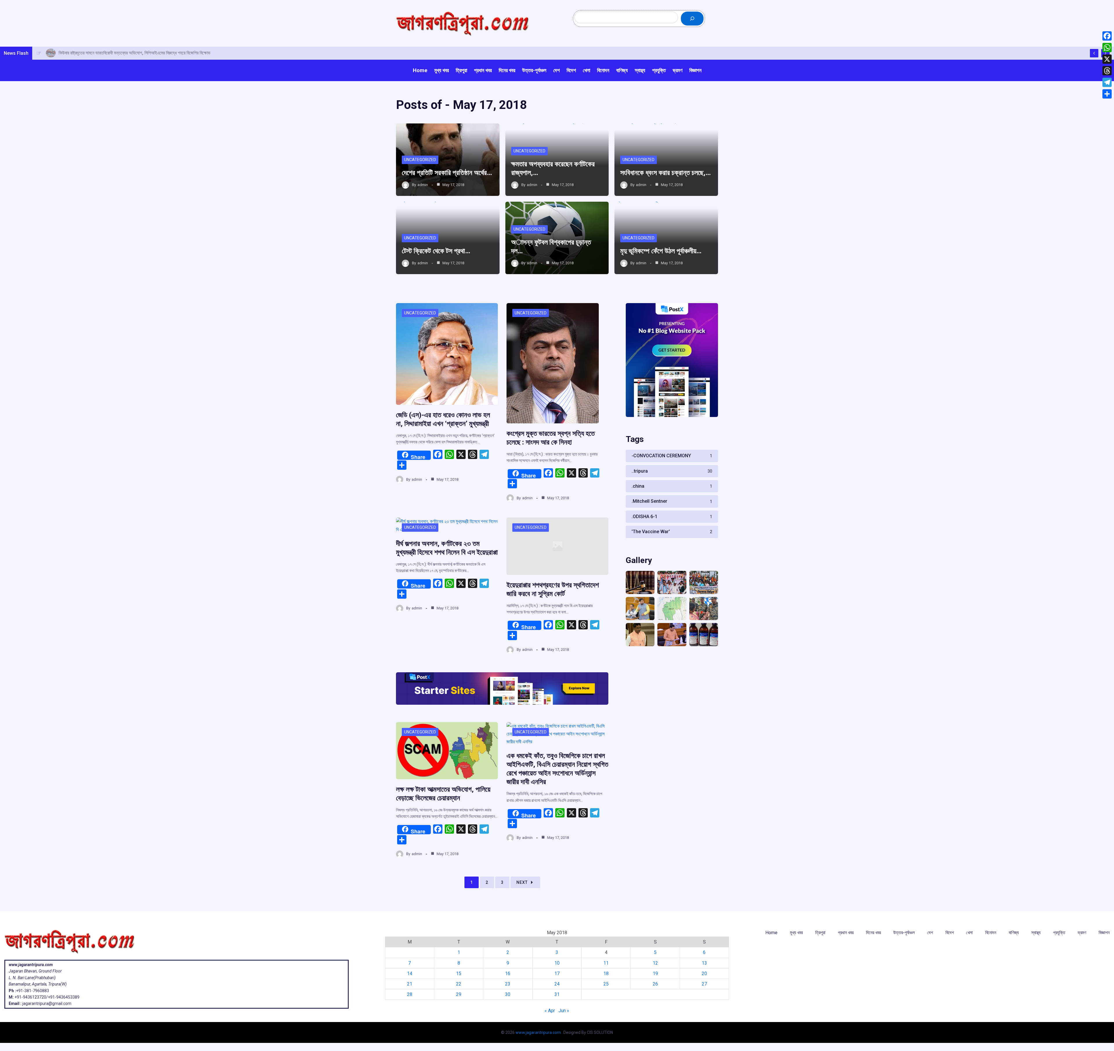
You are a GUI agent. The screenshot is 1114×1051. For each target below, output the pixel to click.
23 (507, 984)
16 (507, 973)
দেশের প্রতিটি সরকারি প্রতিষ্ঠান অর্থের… (447, 173)
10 (557, 963)
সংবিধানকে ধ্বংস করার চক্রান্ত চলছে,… (665, 173)
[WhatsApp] (1107, 47)
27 (704, 984)
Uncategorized (420, 159)
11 (606, 963)
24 (557, 984)
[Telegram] (1107, 82)
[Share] (1107, 94)
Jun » (563, 1010)
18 (606, 973)
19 (655, 973)
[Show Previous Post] (1094, 53)
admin (422, 185)
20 (704, 973)
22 (458, 984)
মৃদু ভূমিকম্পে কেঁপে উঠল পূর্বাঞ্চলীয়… (660, 251)
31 (557, 994)
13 (704, 963)
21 (409, 984)
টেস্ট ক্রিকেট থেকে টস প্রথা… (436, 251)
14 (409, 973)
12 (655, 963)
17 (557, 973)
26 (655, 984)
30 (507, 994)
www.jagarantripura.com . (539, 1032)
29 (458, 994)
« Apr (550, 1010)
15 (458, 973)
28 (409, 994)
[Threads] (1107, 70)
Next (522, 882)
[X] (1107, 59)
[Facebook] (1107, 36)
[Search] (692, 18)
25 (606, 984)
